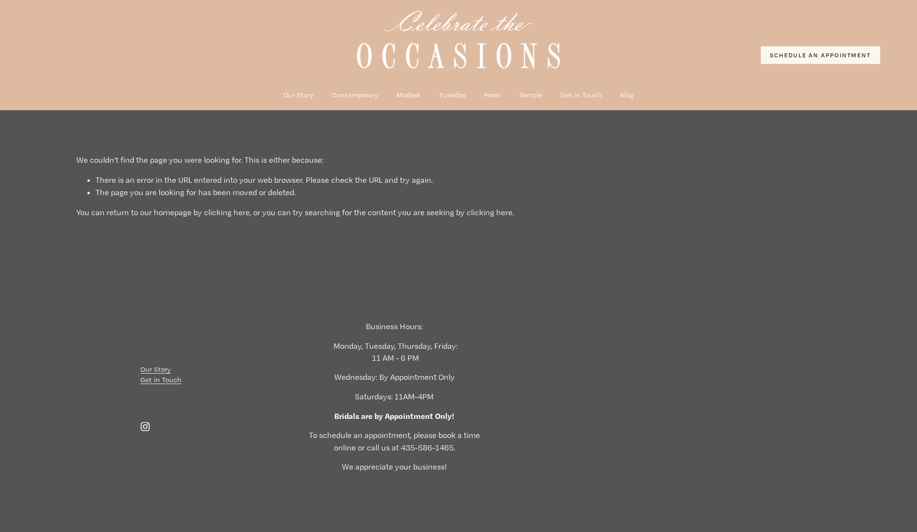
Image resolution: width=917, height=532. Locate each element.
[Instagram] (145, 426)
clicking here (227, 212)
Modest (408, 95)
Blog (627, 95)
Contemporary (355, 95)
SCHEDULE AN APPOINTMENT (820, 55)
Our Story (298, 95)
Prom (492, 95)
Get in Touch (581, 95)
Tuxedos (452, 95)
